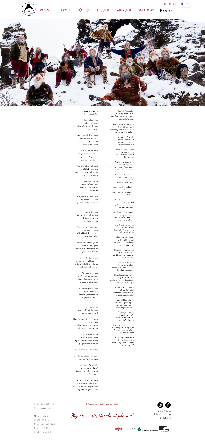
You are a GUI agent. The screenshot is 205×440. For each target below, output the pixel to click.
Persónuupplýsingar (43, 408)
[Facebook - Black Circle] (168, 405)
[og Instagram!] (160, 405)
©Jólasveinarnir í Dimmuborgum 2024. (102, 404)
